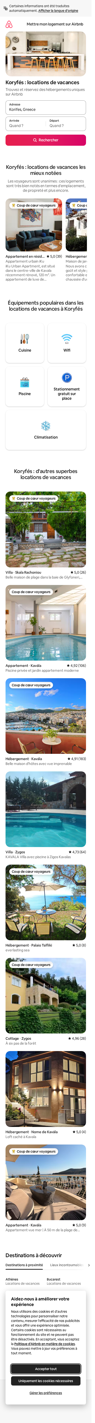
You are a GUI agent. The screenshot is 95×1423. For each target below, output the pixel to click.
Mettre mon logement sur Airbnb (55, 24)
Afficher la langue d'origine (58, 11)
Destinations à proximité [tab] (24, 1265)
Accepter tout (46, 1369)
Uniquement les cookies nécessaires (45, 1381)
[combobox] (45, 109)
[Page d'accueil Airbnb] (9, 24)
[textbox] (25, 126)
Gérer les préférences (46, 1393)
